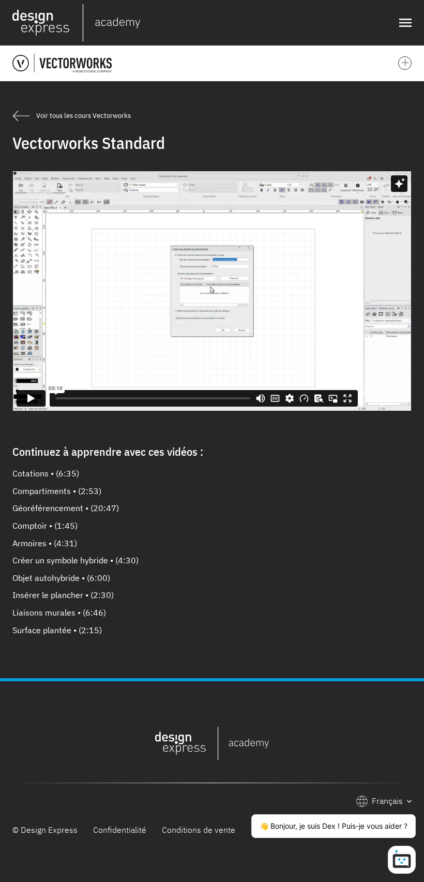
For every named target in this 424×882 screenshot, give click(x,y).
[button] (403, 22)
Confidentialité (119, 830)
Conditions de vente (198, 830)
